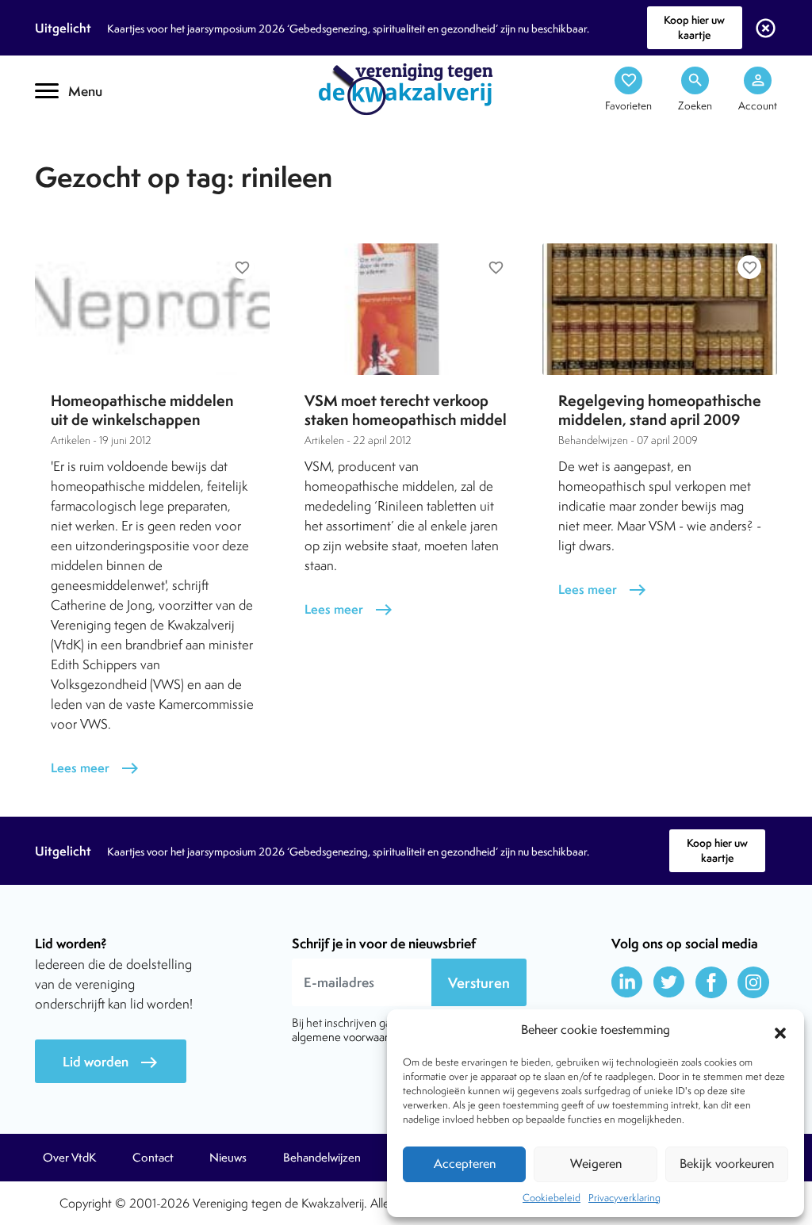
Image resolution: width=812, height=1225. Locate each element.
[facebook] (711, 982)
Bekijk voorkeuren (727, 1163)
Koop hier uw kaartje (694, 27)
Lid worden (111, 1062)
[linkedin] (627, 982)
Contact (153, 1158)
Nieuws (228, 1158)
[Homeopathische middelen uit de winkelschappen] (152, 309)
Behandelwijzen (322, 1158)
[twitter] (669, 982)
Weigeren (596, 1163)
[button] (780, 1031)
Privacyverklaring (624, 1197)
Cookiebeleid (551, 1197)
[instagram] (753, 982)
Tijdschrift (89, 140)
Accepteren (465, 1163)
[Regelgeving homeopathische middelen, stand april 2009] (659, 309)
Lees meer (95, 768)
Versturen (479, 983)
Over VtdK (69, 1158)
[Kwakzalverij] (406, 88)
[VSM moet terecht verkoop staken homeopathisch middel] (406, 309)
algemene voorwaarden (350, 1036)
